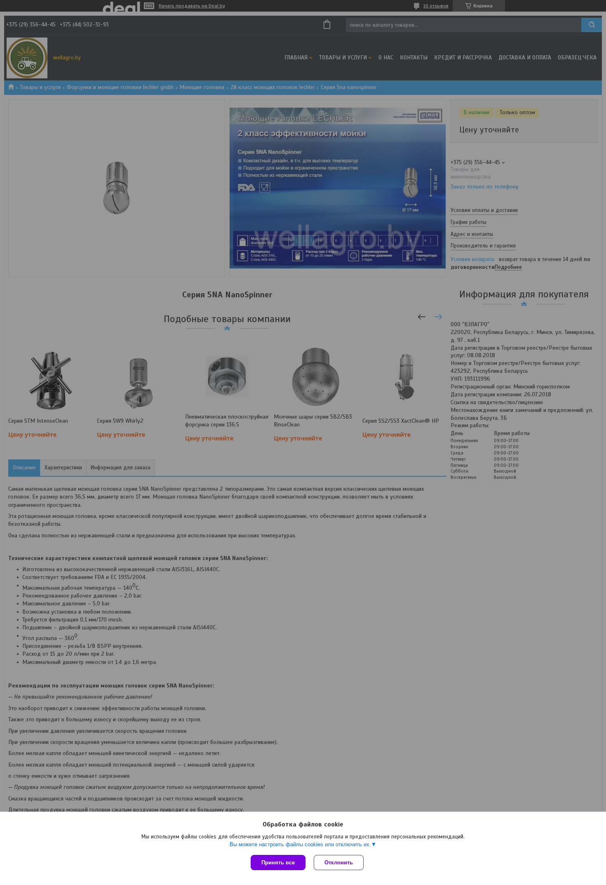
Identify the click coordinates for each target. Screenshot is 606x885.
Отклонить (338, 862)
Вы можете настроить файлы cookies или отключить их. (300, 844)
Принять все (278, 862)
